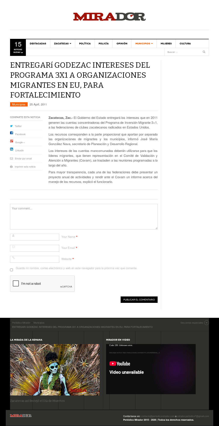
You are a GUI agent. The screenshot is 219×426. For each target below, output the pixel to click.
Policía (104, 43)
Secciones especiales (192, 322)
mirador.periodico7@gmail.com (193, 416)
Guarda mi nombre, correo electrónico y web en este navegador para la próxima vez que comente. (76, 268)
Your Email (68, 248)
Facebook (20, 134)
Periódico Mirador (109, 17)
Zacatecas (61, 43)
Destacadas (38, 43)
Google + (20, 142)
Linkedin (19, 150)
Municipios (142, 43)
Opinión (122, 43)
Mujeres (166, 43)
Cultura (185, 43)
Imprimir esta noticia (25, 166)
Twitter (18, 126)
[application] (151, 369)
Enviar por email (23, 158)
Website (66, 259)
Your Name (68, 237)
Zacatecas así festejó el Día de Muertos (37, 401)
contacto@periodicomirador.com (158, 416)
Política (85, 43)
